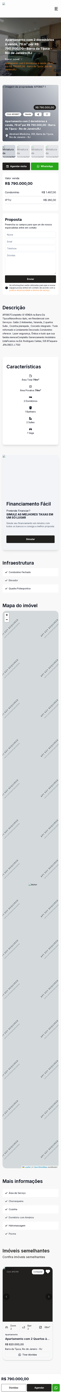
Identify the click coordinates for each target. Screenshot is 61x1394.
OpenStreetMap (40, 1167)
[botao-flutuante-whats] (56, 1387)
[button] (33, 887)
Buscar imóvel (12, 59)
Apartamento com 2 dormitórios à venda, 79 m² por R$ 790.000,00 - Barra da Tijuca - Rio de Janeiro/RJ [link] (29, 66)
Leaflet (27, 1167)
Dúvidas (13, 1387)
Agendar (39, 1387)
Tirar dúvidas (29, 1354)
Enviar (30, 279)
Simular (30, 539)
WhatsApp (47, 166)
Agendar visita (18, 166)
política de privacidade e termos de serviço (29, 290)
